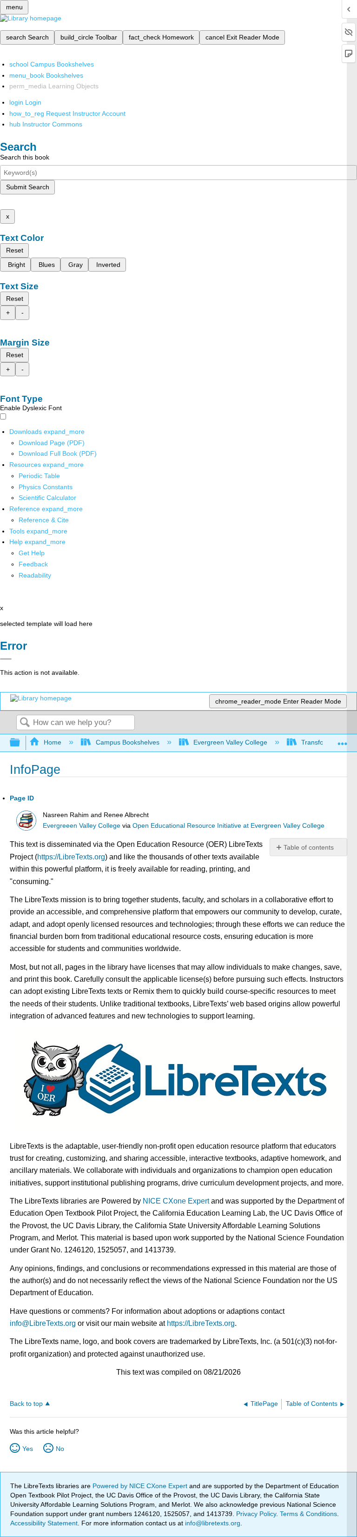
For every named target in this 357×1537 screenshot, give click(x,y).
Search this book (24, 157)
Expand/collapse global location (342, 740)
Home (52, 742)
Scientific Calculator (47, 497)
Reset (14, 250)
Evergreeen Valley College (81, 825)
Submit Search (27, 187)
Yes (27, 1448)
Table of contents (309, 847)
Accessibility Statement (44, 1523)
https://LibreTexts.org (71, 857)
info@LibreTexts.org (43, 1323)
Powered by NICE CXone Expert (141, 1486)
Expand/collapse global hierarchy (21, 743)
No (60, 1448)
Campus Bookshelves (127, 742)
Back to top (26, 1403)
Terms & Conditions (308, 1513)
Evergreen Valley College (230, 742)
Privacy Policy (256, 1513)
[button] (33, 564)
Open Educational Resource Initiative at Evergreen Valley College (228, 825)
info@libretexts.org (211, 1523)
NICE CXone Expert (176, 1201)
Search (24, 723)
